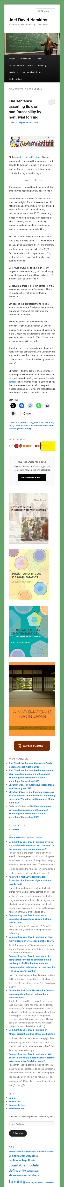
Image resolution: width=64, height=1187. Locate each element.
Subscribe (17, 1133)
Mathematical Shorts (32, 72)
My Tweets (14, 829)
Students (13, 72)
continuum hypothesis (22, 1160)
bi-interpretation (29, 1151)
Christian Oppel (17, 784)
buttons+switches (45, 1151)
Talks (39, 58)
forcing (40, 422)
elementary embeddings (24, 1175)
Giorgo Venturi (16, 425)
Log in (12, 1097)
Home (12, 58)
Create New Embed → (32, 477)
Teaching (42, 65)
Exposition (23, 422)
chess (15, 1155)
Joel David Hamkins (28, 19)
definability (17, 1170)
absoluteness (15, 1151)
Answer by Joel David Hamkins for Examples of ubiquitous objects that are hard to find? (30, 880)
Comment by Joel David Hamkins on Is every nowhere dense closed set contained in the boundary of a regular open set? (31, 845)
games (49, 1182)
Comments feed (17, 1105)
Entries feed (15, 1101)
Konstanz (28, 425)
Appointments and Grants (21, 65)
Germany (49, 422)
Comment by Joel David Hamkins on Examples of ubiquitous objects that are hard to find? (30, 919)
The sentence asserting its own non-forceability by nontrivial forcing (25, 109)
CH (10, 1155)
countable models (24, 1165)
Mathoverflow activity (29, 838)
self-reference (41, 425)
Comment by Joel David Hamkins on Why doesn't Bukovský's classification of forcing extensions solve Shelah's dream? (32, 1057)
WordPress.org (17, 1108)
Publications (25, 58)
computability (29, 1155)
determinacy (33, 1170)
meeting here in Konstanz (28, 157)
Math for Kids (15, 78)
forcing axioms (34, 1182)
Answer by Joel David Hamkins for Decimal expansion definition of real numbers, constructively (31, 994)
